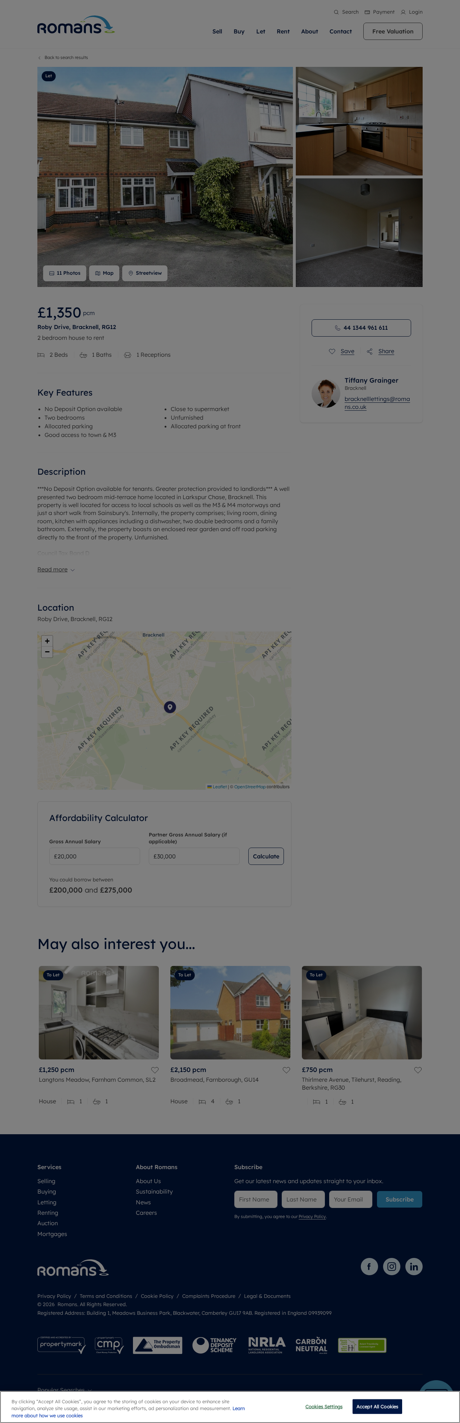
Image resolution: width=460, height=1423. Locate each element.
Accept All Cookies (377, 1406)
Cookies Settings (323, 1406)
